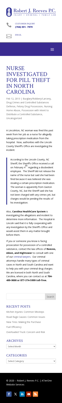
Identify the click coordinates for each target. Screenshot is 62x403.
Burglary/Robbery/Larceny (37, 98)
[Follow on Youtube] (28, 394)
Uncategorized (14, 118)
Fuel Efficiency (13, 326)
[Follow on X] (15, 394)
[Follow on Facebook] (9, 394)
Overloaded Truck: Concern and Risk (25, 332)
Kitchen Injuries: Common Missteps (25, 311)
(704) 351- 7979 (23, 26)
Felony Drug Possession (30, 106)
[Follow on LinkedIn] (22, 394)
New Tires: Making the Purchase (23, 322)
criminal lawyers (22, 256)
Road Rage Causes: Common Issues (25, 316)
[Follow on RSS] (35, 394)
